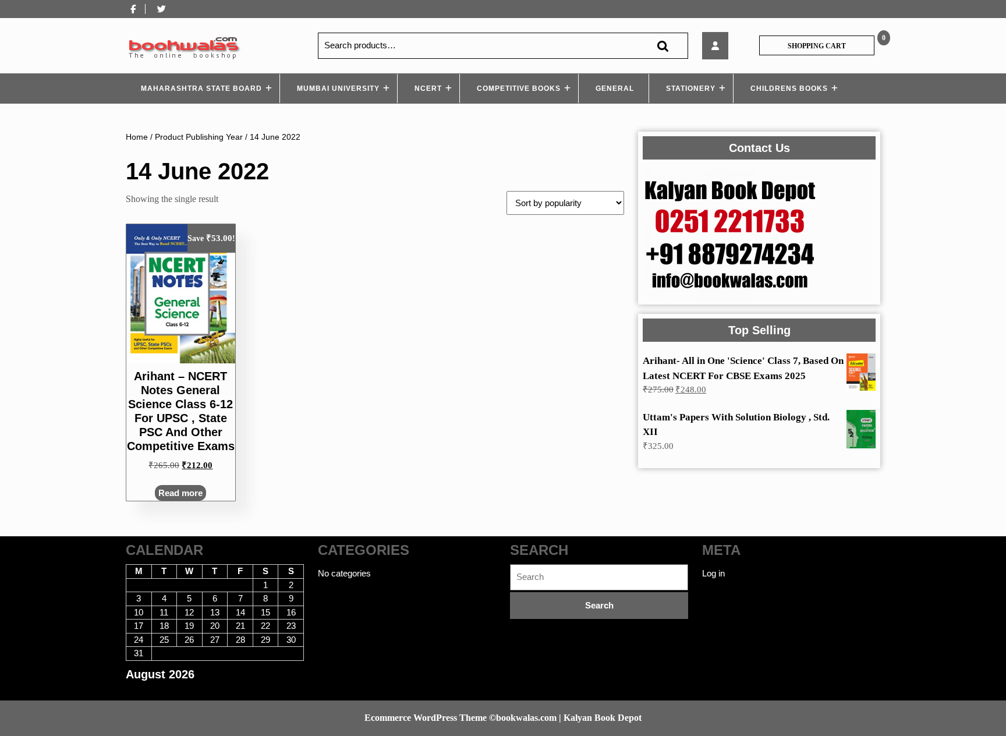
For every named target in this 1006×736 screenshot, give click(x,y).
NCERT (428, 88)
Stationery (690, 88)
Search (662, 45)
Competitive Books (519, 88)
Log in (713, 573)
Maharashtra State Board (201, 88)
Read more (180, 493)
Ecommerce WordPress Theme (425, 718)
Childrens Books (789, 88)
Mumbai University (338, 88)
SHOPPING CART (817, 46)
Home (137, 137)
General (615, 88)
